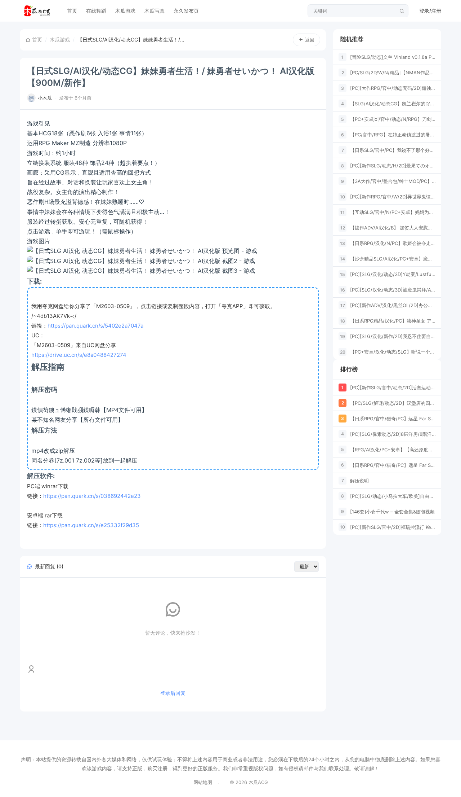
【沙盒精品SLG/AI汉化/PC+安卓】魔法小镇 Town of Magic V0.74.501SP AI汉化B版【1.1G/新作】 (393, 259)
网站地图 (202, 782)
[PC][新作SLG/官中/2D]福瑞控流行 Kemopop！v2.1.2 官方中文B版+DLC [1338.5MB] (393, 527)
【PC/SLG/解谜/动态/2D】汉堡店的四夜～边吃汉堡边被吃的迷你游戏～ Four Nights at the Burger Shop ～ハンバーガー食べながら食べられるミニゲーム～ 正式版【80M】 (393, 403)
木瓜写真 (154, 11)
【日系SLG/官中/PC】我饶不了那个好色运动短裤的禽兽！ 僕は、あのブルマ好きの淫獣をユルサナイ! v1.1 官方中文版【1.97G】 (393, 150)
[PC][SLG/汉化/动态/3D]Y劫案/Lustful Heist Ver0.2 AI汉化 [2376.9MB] (393, 274)
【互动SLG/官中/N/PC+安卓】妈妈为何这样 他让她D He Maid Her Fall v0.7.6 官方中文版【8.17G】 (393, 212)
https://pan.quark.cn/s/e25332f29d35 (91, 525)
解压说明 (359, 480)
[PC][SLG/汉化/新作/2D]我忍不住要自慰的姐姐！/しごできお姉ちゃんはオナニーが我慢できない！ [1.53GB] (393, 336)
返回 (309, 40)
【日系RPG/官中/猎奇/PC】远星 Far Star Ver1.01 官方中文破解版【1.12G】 (393, 418)
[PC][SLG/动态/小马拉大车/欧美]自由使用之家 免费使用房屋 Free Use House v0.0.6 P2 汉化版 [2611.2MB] (393, 496)
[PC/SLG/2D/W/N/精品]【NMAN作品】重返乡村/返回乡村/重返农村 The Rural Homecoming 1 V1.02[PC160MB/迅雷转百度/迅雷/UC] (393, 72)
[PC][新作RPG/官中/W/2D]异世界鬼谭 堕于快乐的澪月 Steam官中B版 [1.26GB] (393, 197)
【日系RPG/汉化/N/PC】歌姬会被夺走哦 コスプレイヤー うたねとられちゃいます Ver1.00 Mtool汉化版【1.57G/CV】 (393, 243)
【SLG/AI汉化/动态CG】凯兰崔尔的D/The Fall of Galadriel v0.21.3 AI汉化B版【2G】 (393, 103)
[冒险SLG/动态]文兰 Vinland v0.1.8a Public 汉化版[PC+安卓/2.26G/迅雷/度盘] (393, 57)
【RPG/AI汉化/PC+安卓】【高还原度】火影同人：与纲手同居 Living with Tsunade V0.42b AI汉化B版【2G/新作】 (393, 449)
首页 (72, 11)
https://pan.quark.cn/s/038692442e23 (92, 495)
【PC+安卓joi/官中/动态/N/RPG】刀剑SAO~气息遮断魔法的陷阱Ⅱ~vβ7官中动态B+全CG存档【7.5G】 (393, 119)
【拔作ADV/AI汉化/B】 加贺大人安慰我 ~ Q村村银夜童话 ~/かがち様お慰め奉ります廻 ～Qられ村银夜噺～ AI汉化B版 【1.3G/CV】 (393, 228)
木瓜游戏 (125, 11)
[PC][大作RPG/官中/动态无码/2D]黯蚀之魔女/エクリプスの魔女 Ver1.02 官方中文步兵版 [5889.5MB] (393, 88)
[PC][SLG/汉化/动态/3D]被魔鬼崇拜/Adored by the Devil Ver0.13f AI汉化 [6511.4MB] (393, 290)
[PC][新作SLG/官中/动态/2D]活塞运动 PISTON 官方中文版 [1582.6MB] (393, 387)
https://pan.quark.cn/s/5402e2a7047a (95, 325)
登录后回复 (172, 693)
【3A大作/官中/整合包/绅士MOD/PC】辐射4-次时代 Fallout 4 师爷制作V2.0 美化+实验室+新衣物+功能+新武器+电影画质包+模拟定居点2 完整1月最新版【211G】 (393, 181)
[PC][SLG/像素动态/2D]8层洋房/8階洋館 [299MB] (393, 434)
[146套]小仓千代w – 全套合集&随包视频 (392, 511)
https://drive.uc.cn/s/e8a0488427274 (78, 354)
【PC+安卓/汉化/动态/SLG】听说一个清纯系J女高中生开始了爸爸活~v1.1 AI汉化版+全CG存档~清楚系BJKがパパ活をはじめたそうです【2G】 (393, 352)
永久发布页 (186, 11)
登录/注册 (430, 11)
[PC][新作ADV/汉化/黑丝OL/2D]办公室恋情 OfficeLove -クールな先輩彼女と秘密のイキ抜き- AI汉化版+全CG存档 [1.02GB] (393, 305)
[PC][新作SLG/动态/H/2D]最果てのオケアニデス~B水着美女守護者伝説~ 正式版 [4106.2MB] (393, 165)
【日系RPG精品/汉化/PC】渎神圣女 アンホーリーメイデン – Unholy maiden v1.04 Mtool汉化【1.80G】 (393, 321)
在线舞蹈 (96, 11)
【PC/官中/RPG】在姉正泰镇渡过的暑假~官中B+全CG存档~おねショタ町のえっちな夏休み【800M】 (393, 134)
